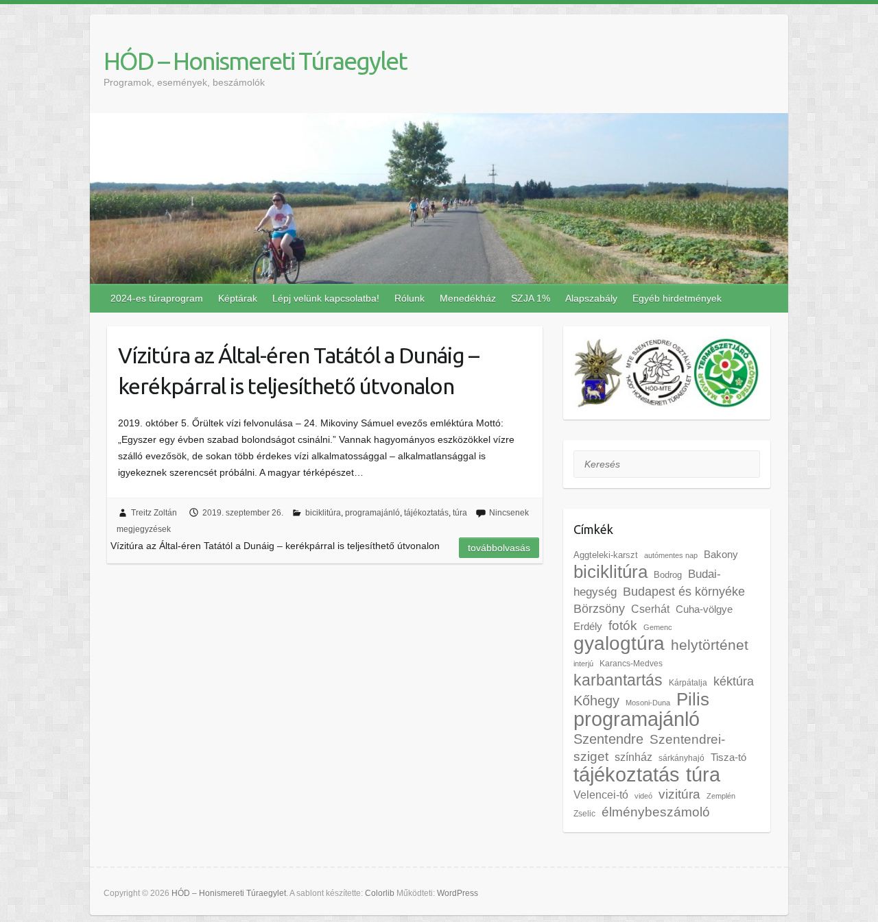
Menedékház (468, 298)
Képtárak (237, 298)
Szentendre (608, 739)
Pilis (692, 699)
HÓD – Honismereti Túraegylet (255, 61)
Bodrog (668, 575)
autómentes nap (671, 555)
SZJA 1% (530, 298)
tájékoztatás (426, 513)
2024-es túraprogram (156, 298)
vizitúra (679, 794)
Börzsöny (599, 609)
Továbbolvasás (499, 547)
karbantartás (618, 680)
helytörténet (709, 645)
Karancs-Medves (631, 663)
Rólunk (409, 298)
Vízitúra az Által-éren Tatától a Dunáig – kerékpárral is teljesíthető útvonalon (298, 370)
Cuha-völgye (704, 609)
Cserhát (650, 609)
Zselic (584, 813)
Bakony (721, 554)
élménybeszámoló (656, 812)
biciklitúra (323, 513)
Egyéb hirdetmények (677, 298)
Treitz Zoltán (154, 513)
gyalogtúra (619, 643)
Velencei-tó (600, 794)
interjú (583, 663)
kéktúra (733, 681)
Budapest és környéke (684, 591)
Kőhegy (596, 700)
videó (643, 796)
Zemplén (721, 796)
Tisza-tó (728, 757)
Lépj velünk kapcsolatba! (325, 298)
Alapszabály (591, 298)
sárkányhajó (681, 758)
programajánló (372, 513)
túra (460, 513)
